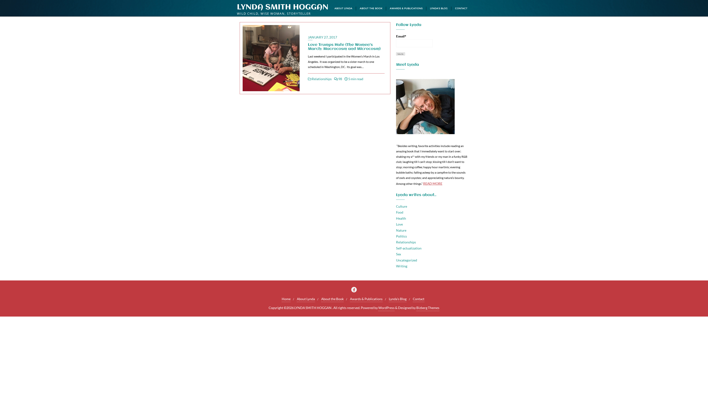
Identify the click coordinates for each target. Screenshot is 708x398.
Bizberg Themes (427, 308)
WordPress (386, 308)
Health (401, 218)
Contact (418, 299)
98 (340, 79)
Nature (401, 230)
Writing (401, 266)
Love (399, 224)
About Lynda (306, 299)
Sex (398, 254)
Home (286, 299)
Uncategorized (406, 260)
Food (399, 212)
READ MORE (432, 183)
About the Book (332, 299)
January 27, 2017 (322, 37)
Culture (401, 206)
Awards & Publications (366, 299)
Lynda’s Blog (398, 299)
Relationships (321, 79)
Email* (401, 36)
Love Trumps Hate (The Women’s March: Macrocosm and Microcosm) (344, 47)
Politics (401, 236)
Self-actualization (408, 248)
